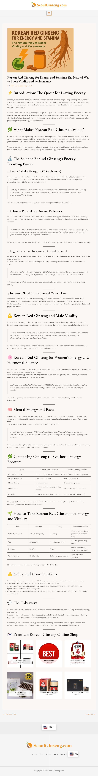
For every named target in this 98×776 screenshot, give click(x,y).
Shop (41, 754)
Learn (55, 754)
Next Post (90, 714)
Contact (63, 754)
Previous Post (9, 714)
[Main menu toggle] (48, 13)
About (48, 754)
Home (34, 754)
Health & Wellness (15, 86)
